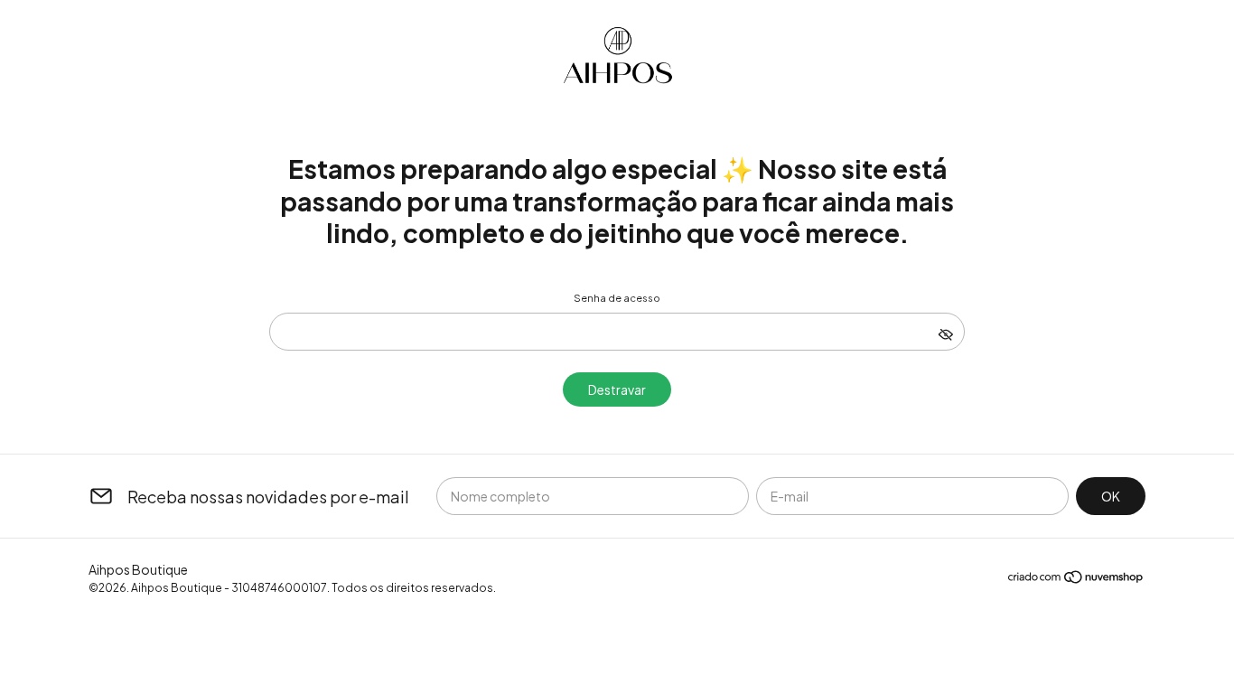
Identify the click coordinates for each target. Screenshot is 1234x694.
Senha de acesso (617, 298)
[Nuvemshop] (1076, 579)
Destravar (617, 389)
